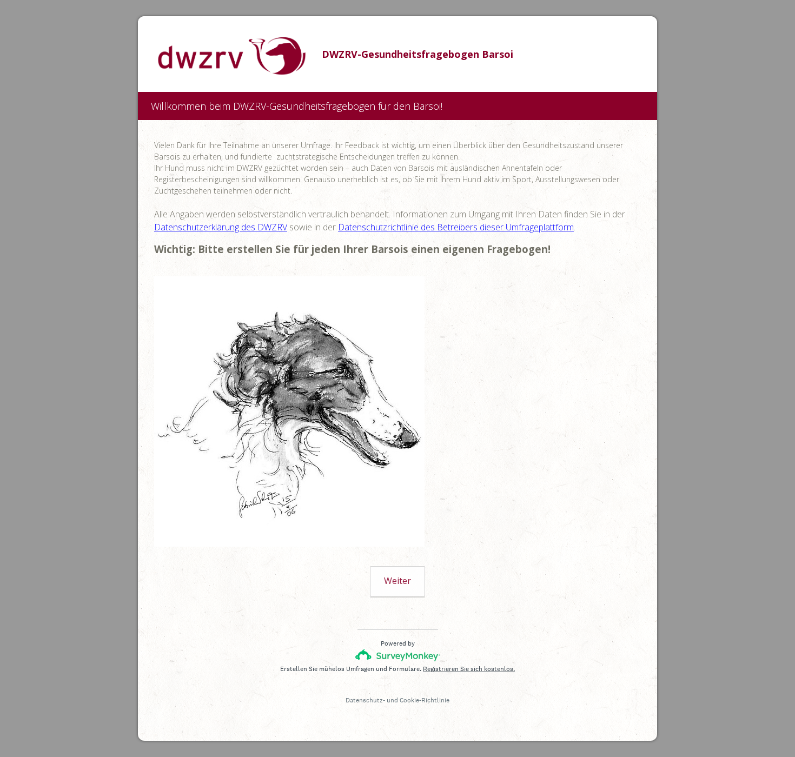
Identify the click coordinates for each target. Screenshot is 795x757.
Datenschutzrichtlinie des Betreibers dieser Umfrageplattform (456, 227)
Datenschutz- (365, 700)
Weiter (397, 581)
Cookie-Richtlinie (424, 700)
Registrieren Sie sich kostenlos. (469, 669)
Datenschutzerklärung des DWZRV (220, 227)
